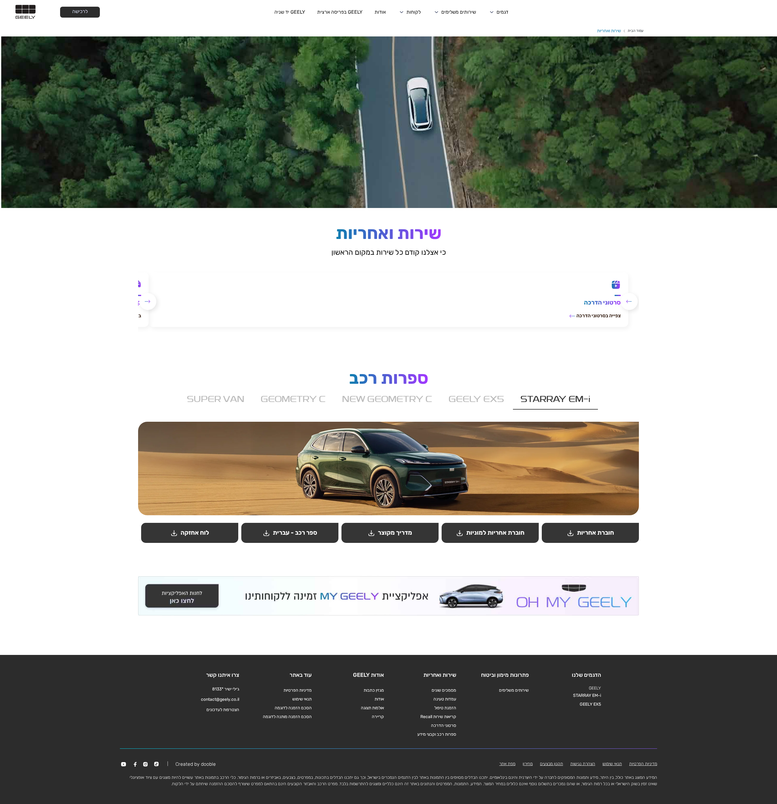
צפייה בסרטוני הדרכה (598, 316)
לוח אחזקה (194, 532)
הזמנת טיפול (445, 707)
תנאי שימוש (302, 699)
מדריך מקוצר (394, 532)
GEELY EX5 (590, 704)
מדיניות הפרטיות (297, 690)
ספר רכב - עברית (294, 532)
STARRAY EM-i (587, 695)
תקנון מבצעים (551, 763)
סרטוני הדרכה (443, 725)
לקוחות (413, 12)
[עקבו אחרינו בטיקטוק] (156, 764)
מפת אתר (507, 763)
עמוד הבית (635, 31)
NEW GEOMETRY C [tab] (387, 400)
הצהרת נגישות (582, 763)
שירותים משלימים (458, 12)
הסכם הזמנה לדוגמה (293, 707)
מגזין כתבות (374, 690)
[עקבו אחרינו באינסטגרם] (145, 764)
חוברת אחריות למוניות (494, 532)
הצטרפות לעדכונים (222, 709)
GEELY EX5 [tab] (476, 400)
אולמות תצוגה (372, 707)
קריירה (378, 716)
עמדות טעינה (444, 699)
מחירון (528, 763)
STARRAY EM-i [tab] (555, 400)
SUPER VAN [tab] (215, 400)
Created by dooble (195, 764)
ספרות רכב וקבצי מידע (436, 734)
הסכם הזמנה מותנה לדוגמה (287, 716)
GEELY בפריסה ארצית (339, 12)
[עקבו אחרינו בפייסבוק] (134, 764)
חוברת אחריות (595, 532)
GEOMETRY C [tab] (293, 400)
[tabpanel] (388, 484)
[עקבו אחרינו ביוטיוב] (123, 764)
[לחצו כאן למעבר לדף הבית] (25, 12)
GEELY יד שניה (289, 12)
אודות (380, 12)
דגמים (502, 12)
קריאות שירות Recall (438, 716)
